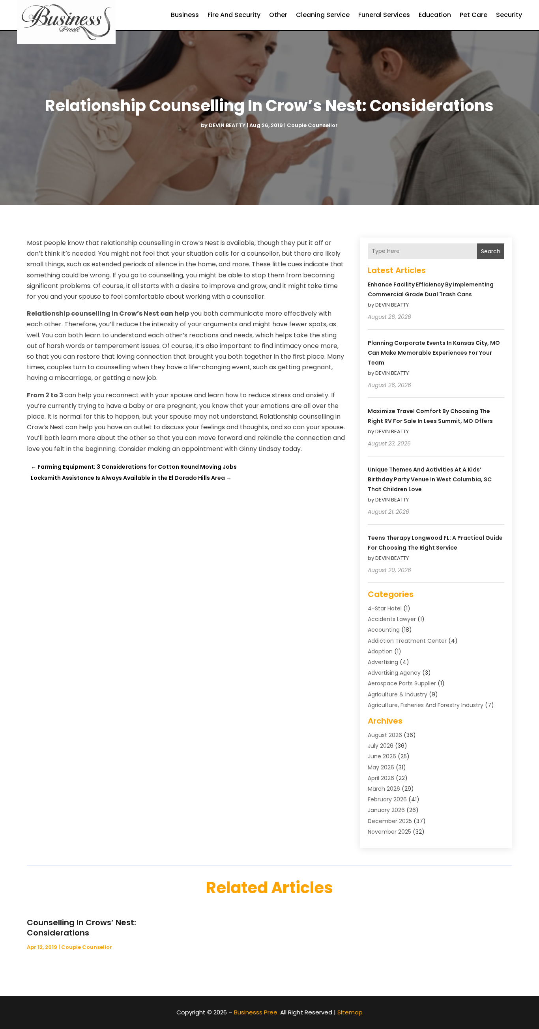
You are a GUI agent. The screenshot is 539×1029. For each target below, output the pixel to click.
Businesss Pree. (256, 1012)
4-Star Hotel (385, 608)
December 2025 (390, 821)
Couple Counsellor (312, 125)
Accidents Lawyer (392, 619)
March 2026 (384, 789)
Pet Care (473, 14)
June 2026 (382, 756)
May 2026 (381, 767)
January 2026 (386, 810)
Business (185, 14)
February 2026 (387, 799)
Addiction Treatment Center (407, 641)
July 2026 (380, 746)
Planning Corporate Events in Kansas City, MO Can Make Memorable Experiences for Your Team (434, 353)
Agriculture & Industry (397, 694)
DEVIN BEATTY (227, 125)
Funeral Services (384, 14)
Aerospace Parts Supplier (402, 683)
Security (509, 14)
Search (490, 251)
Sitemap (350, 1012)
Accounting (384, 630)
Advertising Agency (394, 673)
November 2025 (389, 832)
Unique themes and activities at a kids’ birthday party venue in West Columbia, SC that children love (430, 479)
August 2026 (385, 735)
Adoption (380, 651)
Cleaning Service (323, 14)
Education (435, 14)
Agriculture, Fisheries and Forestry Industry (425, 705)
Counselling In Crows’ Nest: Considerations (81, 927)
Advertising (383, 662)
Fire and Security (234, 14)
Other (278, 14)
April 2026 (381, 778)
